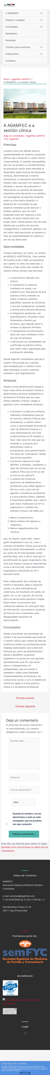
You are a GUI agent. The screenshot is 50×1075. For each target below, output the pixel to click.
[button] (25, 1033)
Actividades (12, 26)
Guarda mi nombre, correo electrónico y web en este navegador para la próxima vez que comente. (27, 819)
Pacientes (11, 40)
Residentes (11, 33)
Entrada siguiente (25, 706)
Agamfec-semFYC (35, 135)
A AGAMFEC (12, 13)
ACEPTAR (25, 1073)
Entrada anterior (25, 698)
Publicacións (12, 54)
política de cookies (35, 1069)
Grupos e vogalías (15, 20)
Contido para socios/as (18, 47)
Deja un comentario (13, 135)
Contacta (10, 60)
